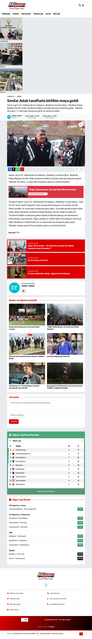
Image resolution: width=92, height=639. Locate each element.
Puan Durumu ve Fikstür (58, 599)
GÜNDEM (6, 14)
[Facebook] (46, 585)
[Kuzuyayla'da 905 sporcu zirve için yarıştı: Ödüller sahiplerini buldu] (65, 373)
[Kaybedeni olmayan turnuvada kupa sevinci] (27, 314)
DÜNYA (16, 14)
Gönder (14, 421)
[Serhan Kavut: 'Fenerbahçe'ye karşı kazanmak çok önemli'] (27, 373)
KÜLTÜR (56, 14)
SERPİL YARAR (28, 286)
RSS (25, 620)
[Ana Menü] (83, 6)
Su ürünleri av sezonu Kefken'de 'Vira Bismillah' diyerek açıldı (37, 634)
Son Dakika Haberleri (57, 604)
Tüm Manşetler (15, 604)
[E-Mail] (23, 291)
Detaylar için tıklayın (46, 491)
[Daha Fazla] (22, 169)
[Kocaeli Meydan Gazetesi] (17, 5)
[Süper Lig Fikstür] (82, 500)
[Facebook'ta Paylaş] (9, 169)
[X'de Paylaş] (13, 169)
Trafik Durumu (15, 599)
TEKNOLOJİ (38, 14)
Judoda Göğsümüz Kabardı (58, 356)
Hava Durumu (55, 593)
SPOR (48, 14)
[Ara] (80, 6)
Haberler (10, 96)
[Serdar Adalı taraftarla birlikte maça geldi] (46, 143)
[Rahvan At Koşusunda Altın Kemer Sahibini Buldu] (27, 344)
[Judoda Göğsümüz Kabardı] (65, 344)
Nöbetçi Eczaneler (16, 593)
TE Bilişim (51, 627)
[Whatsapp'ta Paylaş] (18, 169)
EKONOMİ (26, 14)
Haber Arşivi (14, 610)
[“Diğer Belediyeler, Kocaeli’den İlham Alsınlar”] (65, 314)
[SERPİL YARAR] (14, 288)
